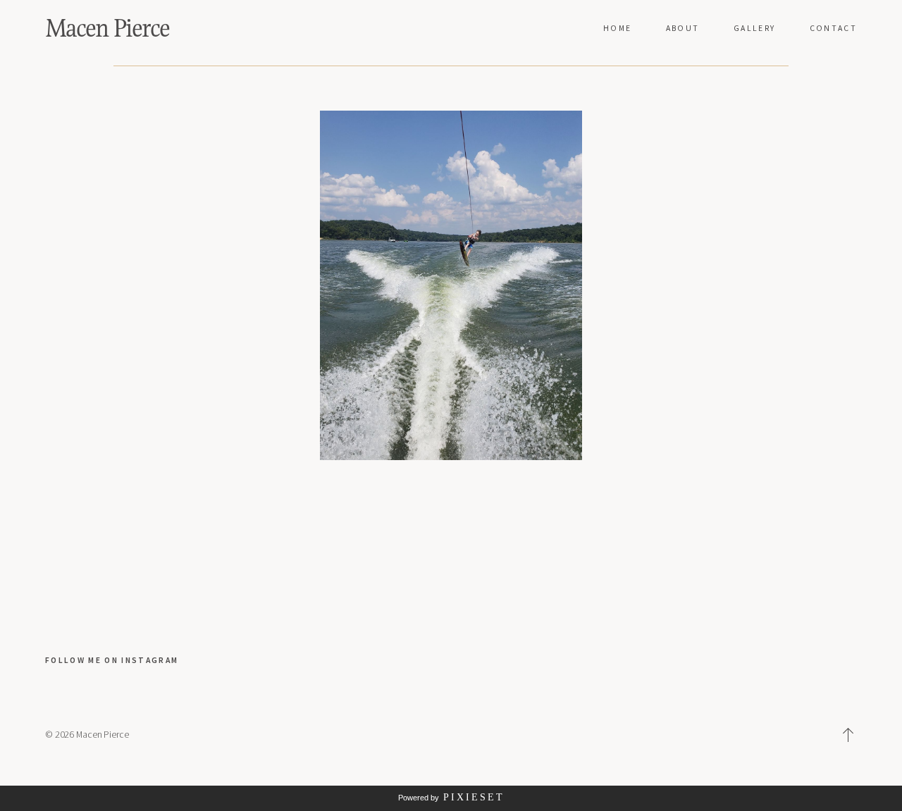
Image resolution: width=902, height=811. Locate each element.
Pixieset (474, 797)
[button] (848, 734)
